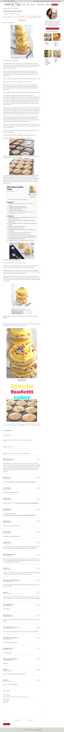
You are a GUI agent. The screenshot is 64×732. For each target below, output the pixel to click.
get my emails (57, 1)
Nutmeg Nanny (7, 615)
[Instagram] (9, 1)
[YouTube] (13, 1)
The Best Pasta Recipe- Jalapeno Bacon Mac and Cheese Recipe (47, 62)
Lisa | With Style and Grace (10, 627)
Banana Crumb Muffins (47, 43)
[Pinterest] (6, 1)
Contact (48, 4)
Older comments (7, 435)
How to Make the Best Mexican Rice (56, 44)
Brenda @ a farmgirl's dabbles (11, 580)
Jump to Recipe (22, 20)
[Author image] (4, 14)
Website (31, 720)
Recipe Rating (6, 699)
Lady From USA (11, 446)
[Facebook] (4, 1)
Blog (28, 4)
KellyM (5, 669)
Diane (7, 13)
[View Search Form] (59, 4)
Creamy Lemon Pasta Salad (56, 60)
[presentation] (48, 37)
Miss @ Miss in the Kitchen (10, 637)
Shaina (5, 592)
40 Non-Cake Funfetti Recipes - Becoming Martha (18, 453)
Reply (38, 459)
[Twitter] (11, 1)
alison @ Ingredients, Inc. (9, 659)
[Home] (3, 8)
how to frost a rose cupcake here (13, 259)
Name (5, 720)
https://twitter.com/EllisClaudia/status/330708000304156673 (21, 481)
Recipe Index (40, 4)
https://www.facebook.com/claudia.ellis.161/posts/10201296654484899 (19, 515)
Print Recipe (33, 194)
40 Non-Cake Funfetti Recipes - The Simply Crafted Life (20, 440)
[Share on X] (34, 17)
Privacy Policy (38, 729)
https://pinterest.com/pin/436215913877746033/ (28, 503)
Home (23, 4)
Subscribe (54, 4)
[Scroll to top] (62, 728)
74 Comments (17, 13)
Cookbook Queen (7, 648)
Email (18, 720)
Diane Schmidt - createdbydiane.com (19, 199)
